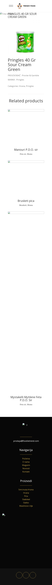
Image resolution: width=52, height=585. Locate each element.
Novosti (26, 468)
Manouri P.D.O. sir (26, 150)
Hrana (22, 86)
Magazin (26, 465)
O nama (26, 462)
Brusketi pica (26, 201)
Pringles (30, 86)
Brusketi (23, 205)
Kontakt (26, 471)
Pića (26, 496)
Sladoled (26, 499)
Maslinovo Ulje (26, 506)
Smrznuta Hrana (26, 489)
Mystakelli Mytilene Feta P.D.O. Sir (26, 398)
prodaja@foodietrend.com (26, 441)
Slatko (26, 502)
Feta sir (23, 154)
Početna (26, 458)
